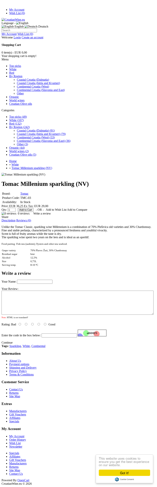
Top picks (15, 65)
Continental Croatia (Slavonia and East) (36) (43, 140)
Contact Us (16, 389)
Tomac (24, 193)
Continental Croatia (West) (33, 86)
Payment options (19, 364)
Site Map (14, 396)
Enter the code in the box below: (21, 335)
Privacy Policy (18, 371)
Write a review (42, 213)
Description (9, 220)
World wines (17, 100)
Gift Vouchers (17, 414)
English (19, 26)
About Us (15, 360)
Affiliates (14, 418)
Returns (14, 392)
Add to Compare (77, 209)
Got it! (124, 472)
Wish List (15, 443)
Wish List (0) (17, 13)
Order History (17, 439)
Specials (14, 421)
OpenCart (23, 480)
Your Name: (9, 281)
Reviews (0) (23, 220)
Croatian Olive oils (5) (22, 154)
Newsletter (15, 446)
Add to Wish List (56, 209)
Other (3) (22, 144)
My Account (16, 9)
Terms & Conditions (21, 374)
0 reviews (23, 213)
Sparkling (15, 346)
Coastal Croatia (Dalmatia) (33, 79)
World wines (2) (19, 151)
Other (20, 93)
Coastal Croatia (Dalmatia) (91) (36, 130)
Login (17, 37)
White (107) (16, 120)
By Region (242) (19, 127)
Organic (14, 96)
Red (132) (15, 123)
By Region (15, 76)
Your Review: (10, 288)
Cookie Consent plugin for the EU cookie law (124, 479)
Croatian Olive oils (20, 103)
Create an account (32, 37)
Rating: (6, 324)
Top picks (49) (18, 116)
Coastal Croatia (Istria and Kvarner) (38, 83)
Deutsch (43, 26)
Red (11, 72)
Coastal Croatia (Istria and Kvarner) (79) (41, 134)
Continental (38, 346)
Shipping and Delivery (23, 367)
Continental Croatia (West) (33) (36, 137)
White (12, 69)
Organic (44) (17, 147)
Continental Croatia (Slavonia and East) (41, 90)
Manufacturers (18, 411)
